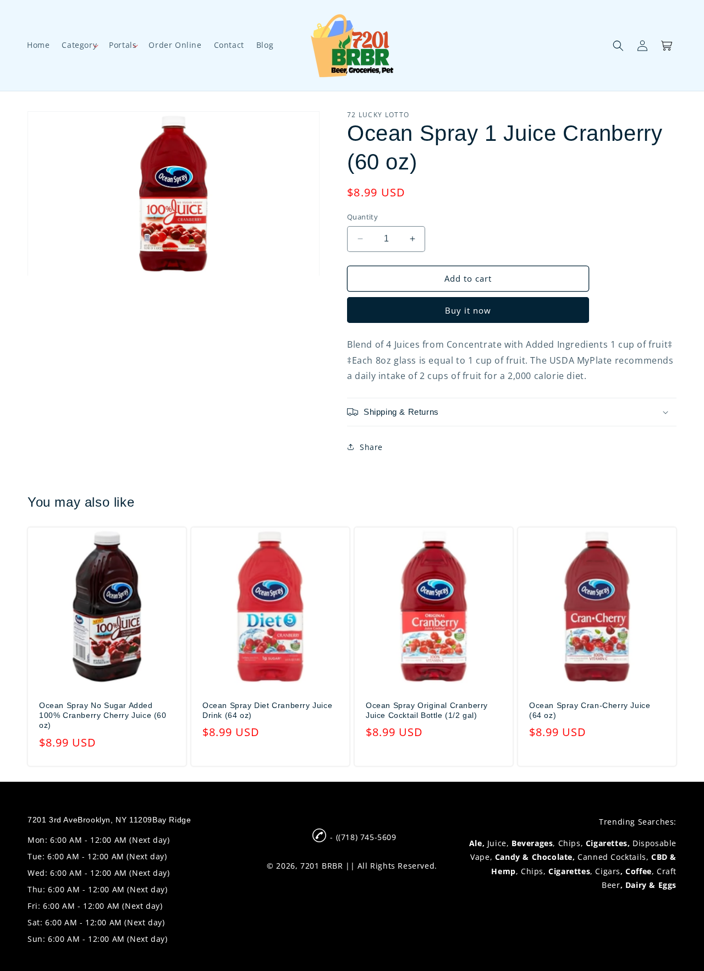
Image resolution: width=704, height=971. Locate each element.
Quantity (362, 217)
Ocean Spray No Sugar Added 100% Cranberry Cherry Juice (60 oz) (103, 715)
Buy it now (468, 310)
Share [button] (371, 447)
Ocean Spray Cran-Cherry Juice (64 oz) (589, 710)
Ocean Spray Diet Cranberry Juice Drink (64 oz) (267, 710)
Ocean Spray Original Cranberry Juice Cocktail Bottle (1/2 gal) (427, 710)
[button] (79, 45)
